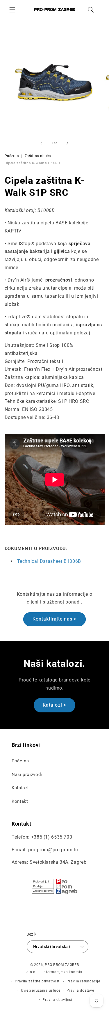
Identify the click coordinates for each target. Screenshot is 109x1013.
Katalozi (20, 787)
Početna (12, 156)
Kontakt (20, 801)
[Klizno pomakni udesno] (67, 143)
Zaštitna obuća (38, 156)
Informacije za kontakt (62, 972)
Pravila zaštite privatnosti (38, 981)
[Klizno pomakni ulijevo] (41, 143)
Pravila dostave (80, 990)
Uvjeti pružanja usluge (40, 990)
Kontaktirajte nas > (55, 619)
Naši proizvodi (27, 774)
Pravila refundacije (83, 981)
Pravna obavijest (57, 1000)
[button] (12, 9)
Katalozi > (54, 705)
